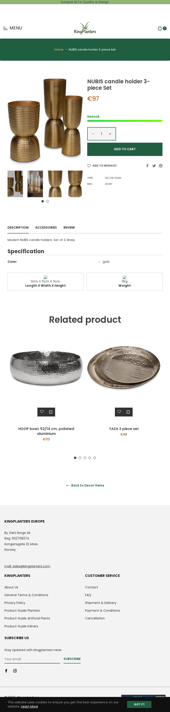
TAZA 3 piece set (124, 428)
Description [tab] (18, 227)
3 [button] (85, 458)
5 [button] (94, 458)
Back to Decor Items (87, 485)
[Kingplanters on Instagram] (15, 670)
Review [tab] (69, 227)
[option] (46, 397)
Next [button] (79, 183)
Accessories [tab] (46, 227)
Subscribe (72, 659)
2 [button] (47, 201)
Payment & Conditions (102, 610)
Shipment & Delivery (100, 603)
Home (58, 49)
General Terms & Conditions (26, 595)
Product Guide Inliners (21, 626)
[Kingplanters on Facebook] (6, 670)
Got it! (139, 704)
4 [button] (90, 458)
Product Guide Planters (22, 610)
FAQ (88, 595)
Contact (91, 587)
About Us (11, 587)
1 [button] (42, 201)
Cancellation (95, 618)
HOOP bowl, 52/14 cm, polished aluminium (46, 431)
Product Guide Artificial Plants (27, 618)
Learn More (29, 706)
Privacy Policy (14, 603)
